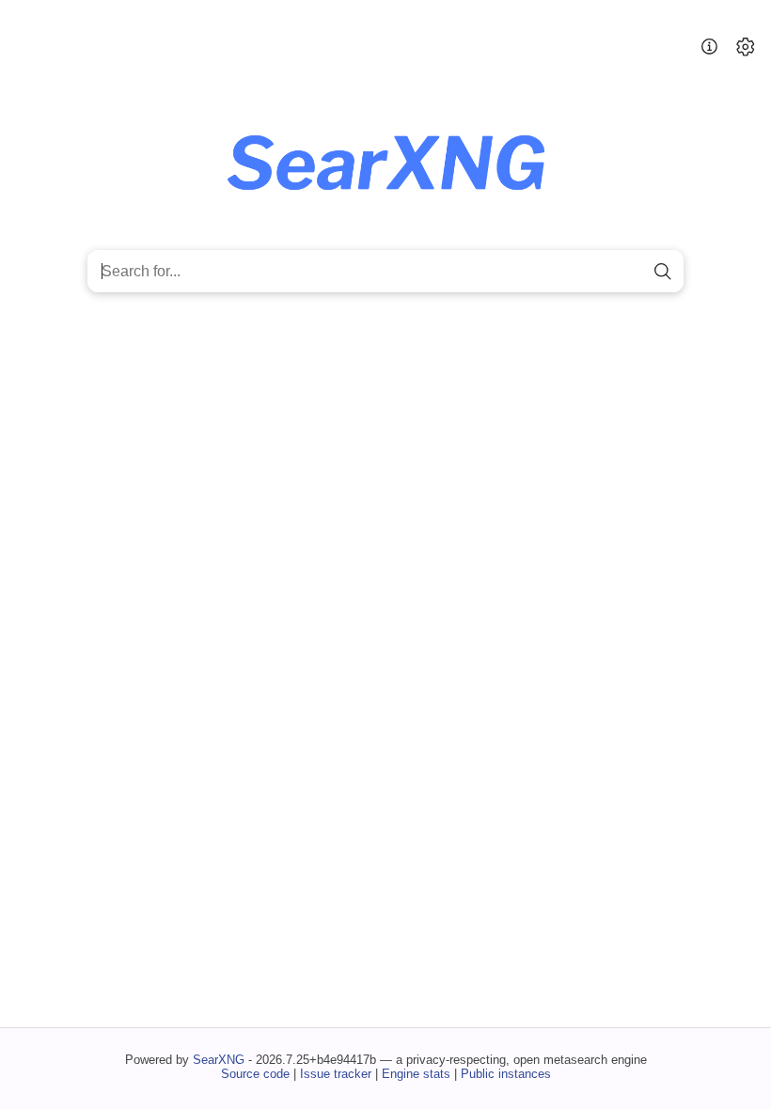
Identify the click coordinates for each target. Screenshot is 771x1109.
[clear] (630, 271)
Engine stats (416, 1074)
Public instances (506, 1074)
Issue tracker (335, 1074)
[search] (662, 271)
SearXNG (218, 1060)
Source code (255, 1074)
